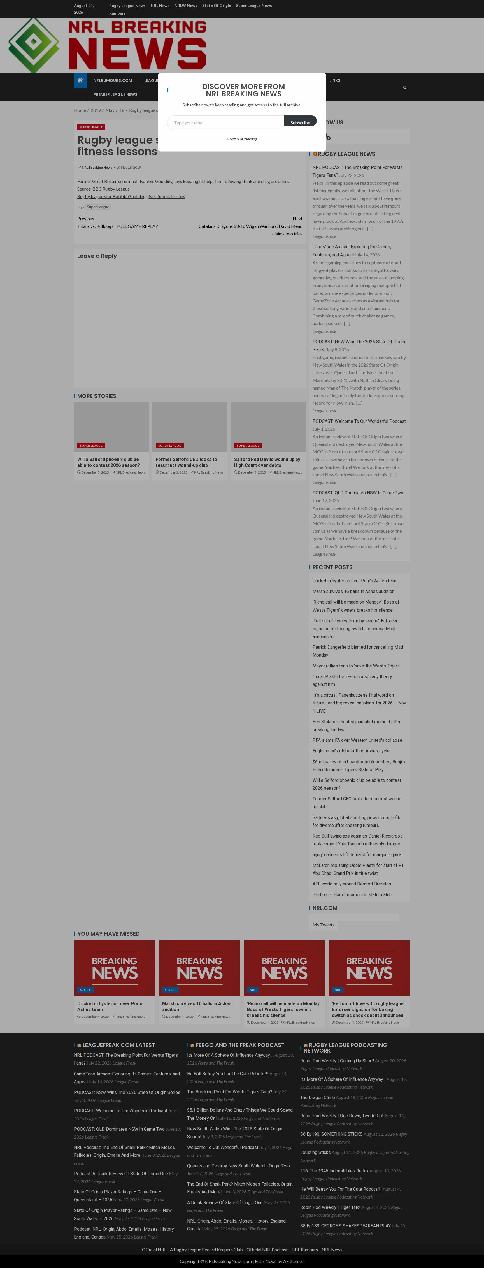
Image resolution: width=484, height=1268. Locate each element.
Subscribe (300, 122)
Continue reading (242, 138)
